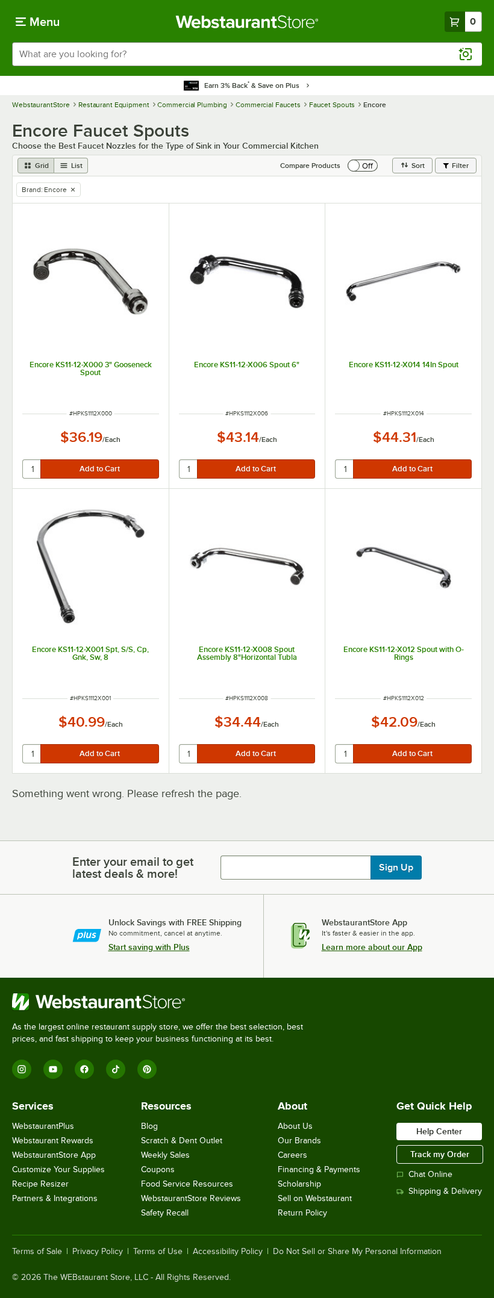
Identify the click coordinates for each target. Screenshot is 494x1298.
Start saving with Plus (149, 947)
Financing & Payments (319, 1169)
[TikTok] (115, 1069)
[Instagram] (21, 1069)
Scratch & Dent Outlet (181, 1140)
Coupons (158, 1169)
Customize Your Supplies (58, 1169)
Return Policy (302, 1212)
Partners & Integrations (55, 1198)
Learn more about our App (372, 947)
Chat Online (430, 1174)
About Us (295, 1126)
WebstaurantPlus (43, 1126)
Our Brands (299, 1140)
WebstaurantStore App (54, 1155)
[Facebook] (84, 1069)
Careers (292, 1155)
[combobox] (247, 54)
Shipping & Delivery (445, 1191)
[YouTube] (53, 1069)
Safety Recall (165, 1212)
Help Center (439, 1131)
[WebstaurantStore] (162, 1001)
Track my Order (439, 1154)
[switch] (363, 166)
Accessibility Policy (228, 1251)
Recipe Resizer (40, 1183)
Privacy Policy (97, 1251)
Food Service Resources (187, 1183)
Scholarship (299, 1183)
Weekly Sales (165, 1155)
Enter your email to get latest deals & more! (132, 868)
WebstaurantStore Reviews (191, 1198)
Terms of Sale (37, 1251)
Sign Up (396, 867)
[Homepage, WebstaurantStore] (247, 21)
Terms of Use (158, 1251)
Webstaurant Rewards (52, 1140)
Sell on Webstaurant (315, 1198)
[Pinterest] (147, 1069)
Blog (149, 1126)
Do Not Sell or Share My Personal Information (357, 1251)
